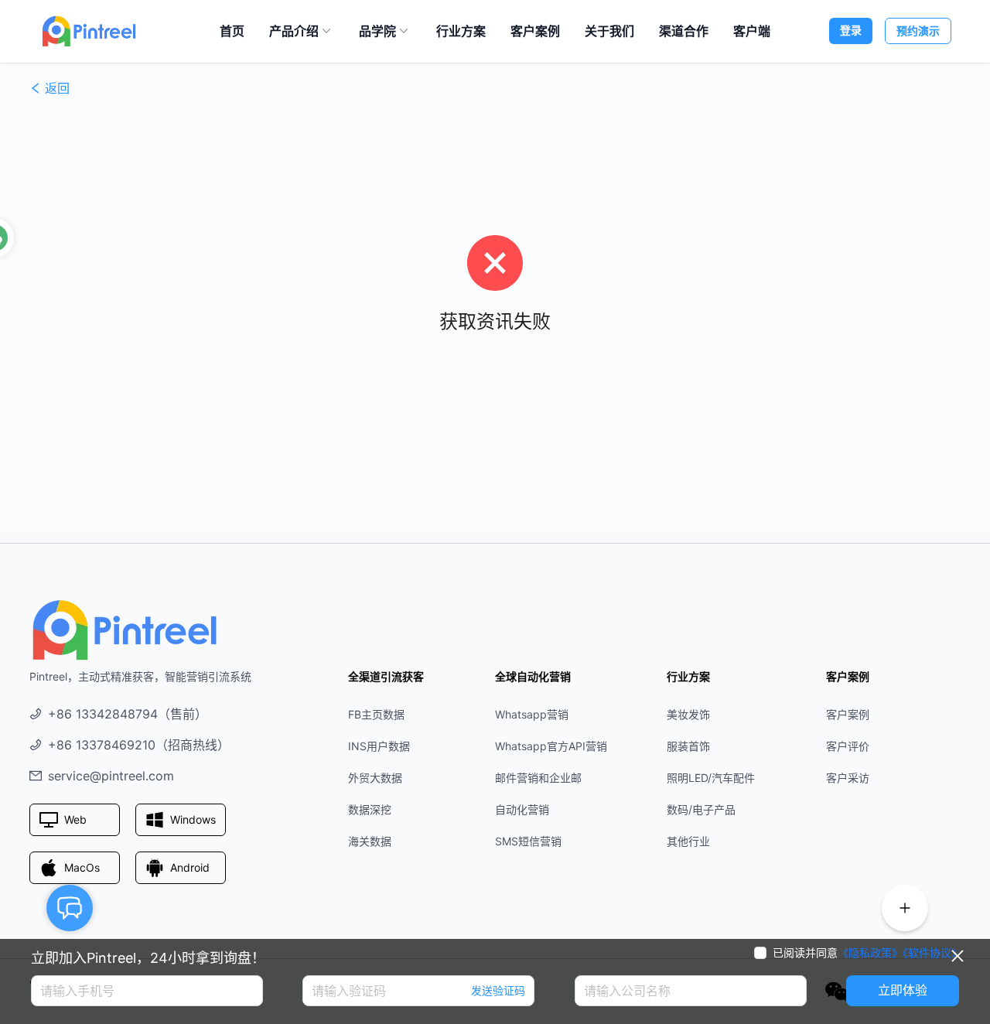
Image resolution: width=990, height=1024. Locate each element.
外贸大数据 (375, 777)
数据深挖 (369, 809)
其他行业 (688, 841)
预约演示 (918, 30)
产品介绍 (294, 31)
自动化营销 (522, 809)
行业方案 (461, 31)
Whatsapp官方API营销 (551, 746)
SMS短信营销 (528, 841)
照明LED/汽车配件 (711, 777)
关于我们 (609, 31)
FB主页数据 (376, 714)
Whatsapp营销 (531, 714)
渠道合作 (683, 31)
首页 (232, 31)
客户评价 (847, 746)
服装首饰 (688, 746)
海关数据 (369, 841)
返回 (57, 88)
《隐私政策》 (870, 952)
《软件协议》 (932, 952)
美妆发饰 (688, 714)
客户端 (751, 31)
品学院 (377, 31)
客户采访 (847, 777)
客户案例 (535, 31)
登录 (851, 29)
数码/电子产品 (701, 809)
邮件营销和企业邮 (538, 777)
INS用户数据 (379, 746)
